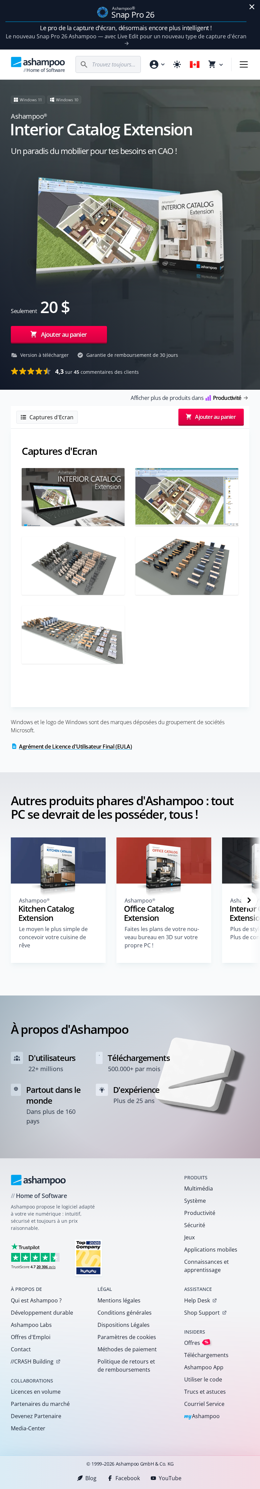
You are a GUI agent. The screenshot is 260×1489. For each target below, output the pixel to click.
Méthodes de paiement (127, 1349)
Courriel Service (204, 1404)
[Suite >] (249, 900)
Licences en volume (36, 1391)
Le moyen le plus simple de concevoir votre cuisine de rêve (53, 937)
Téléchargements (206, 1355)
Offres (196, 1343)
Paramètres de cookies (127, 1337)
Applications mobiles (210, 1249)
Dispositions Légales (124, 1325)
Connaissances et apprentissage (206, 1266)
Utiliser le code (203, 1379)
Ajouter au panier (64, 334)
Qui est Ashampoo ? (36, 1300)
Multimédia (198, 1188)
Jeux (189, 1237)
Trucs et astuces (205, 1391)
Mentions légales (119, 1300)
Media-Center (28, 1428)
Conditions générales (125, 1312)
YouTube (170, 1478)
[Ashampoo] (38, 1180)
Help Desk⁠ (197, 1300)
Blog (90, 1478)
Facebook (127, 1478)
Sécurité (194, 1225)
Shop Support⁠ (202, 1312)
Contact (21, 1349)
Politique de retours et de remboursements (126, 1365)
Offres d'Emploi (30, 1337)
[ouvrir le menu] (244, 64)
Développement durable (42, 1312)
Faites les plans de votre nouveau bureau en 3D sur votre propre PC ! (162, 937)
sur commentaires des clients (97, 371)
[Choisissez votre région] (195, 64)
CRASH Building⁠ (31, 1361)
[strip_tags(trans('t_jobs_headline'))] (88, 1257)
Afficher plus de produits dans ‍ (186, 398)
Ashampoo (202, 1416)
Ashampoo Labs (31, 1325)
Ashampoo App (203, 1367)
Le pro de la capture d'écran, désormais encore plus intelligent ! (126, 28)
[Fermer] (252, 7)
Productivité (199, 1213)
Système (195, 1200)
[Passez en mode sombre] (177, 64)
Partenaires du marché (40, 1404)
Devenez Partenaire (36, 1416)
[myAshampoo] (157, 64)
